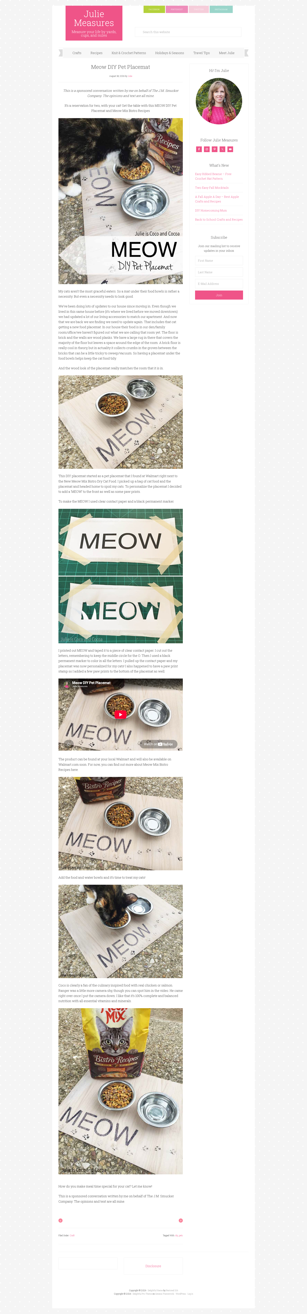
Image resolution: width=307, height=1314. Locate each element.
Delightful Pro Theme (142, 1293)
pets (181, 1235)
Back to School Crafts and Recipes (219, 219)
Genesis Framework (164, 1293)
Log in (190, 1293)
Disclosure (153, 1266)
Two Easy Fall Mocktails (212, 187)
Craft (72, 1235)
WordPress (181, 1293)
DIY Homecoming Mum (211, 210)
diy (176, 1235)
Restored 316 (172, 1290)
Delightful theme (155, 1290)
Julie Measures (94, 18)
